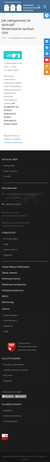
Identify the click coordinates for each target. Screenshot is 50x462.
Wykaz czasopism (10, 171)
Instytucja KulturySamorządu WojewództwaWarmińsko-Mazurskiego (27, 346)
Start (4, 38)
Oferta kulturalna (10, 320)
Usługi (5, 331)
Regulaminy (7, 255)
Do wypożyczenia (10, 421)
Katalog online (9, 165)
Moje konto (8, 375)
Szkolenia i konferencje (13, 142)
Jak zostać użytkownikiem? (13, 364)
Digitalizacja (8, 326)
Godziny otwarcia (10, 249)
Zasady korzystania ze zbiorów (15, 370)
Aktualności (7, 410)
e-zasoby (7, 176)
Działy (5, 244)
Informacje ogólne (10, 239)
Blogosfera (7, 381)
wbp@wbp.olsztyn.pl (13, 204)
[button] (47, 15)
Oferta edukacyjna (10, 315)
